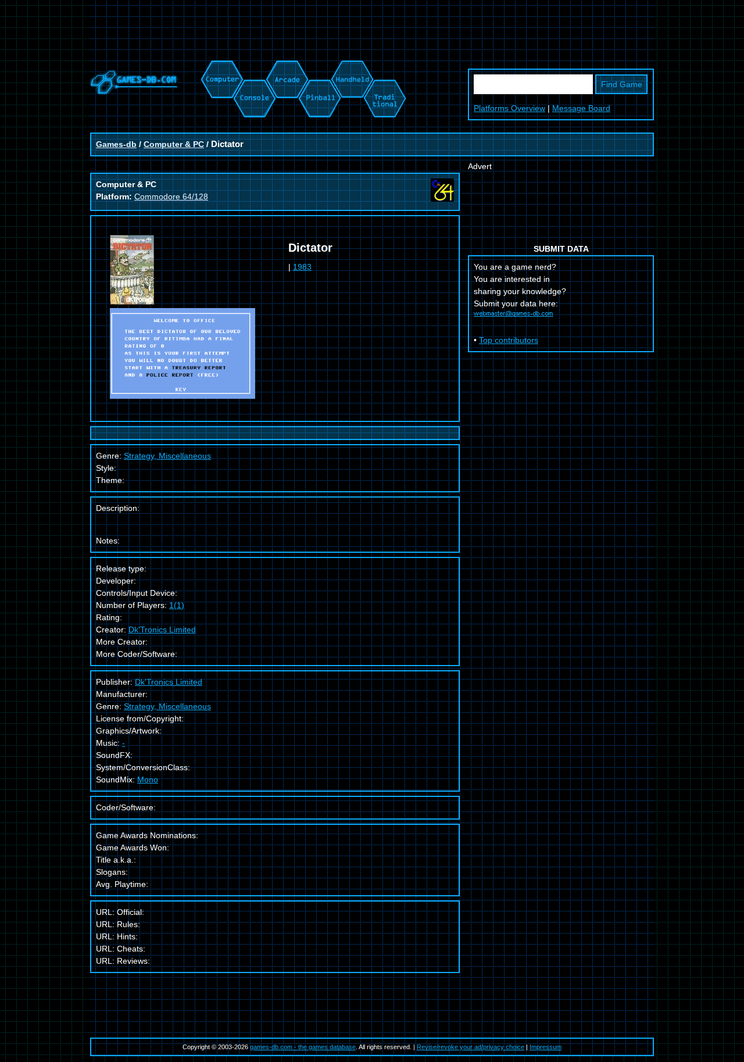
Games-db (116, 144)
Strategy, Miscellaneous (167, 706)
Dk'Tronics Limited (162, 629)
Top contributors (508, 340)
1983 (302, 266)
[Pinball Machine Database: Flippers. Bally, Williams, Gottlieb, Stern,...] (318, 66)
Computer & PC (174, 144)
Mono (147, 779)
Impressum (545, 1046)
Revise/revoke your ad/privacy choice (470, 1046)
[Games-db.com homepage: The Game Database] (134, 91)
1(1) (176, 605)
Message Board (581, 108)
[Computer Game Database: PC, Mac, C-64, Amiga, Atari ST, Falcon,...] (220, 66)
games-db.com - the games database (303, 1046)
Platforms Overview (509, 108)
